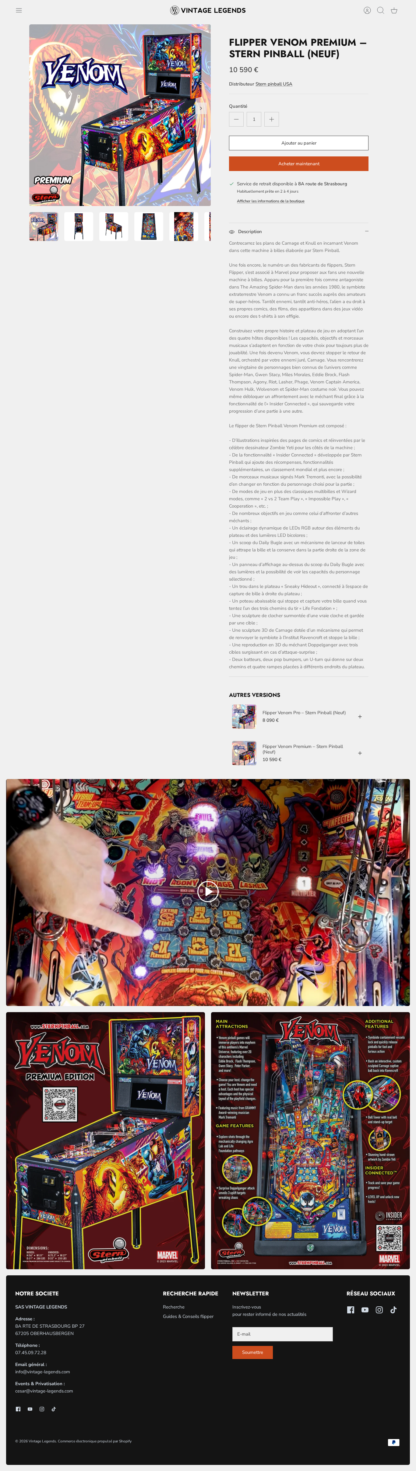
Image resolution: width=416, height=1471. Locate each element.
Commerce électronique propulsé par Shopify (95, 1441)
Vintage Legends (42, 1441)
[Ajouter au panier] (359, 716)
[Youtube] (30, 1409)
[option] (120, 115)
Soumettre (252, 1352)
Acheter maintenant (298, 164)
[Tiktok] (54, 1409)
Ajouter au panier (298, 143)
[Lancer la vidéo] (208, 892)
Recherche (174, 1307)
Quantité (238, 106)
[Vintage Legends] (208, 10)
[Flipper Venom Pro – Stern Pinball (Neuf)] (244, 716)
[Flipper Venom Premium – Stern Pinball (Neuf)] (244, 753)
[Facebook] (18, 1409)
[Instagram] (42, 1409)
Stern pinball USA (274, 84)
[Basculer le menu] (22, 10)
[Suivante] (201, 108)
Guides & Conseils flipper (188, 1316)
